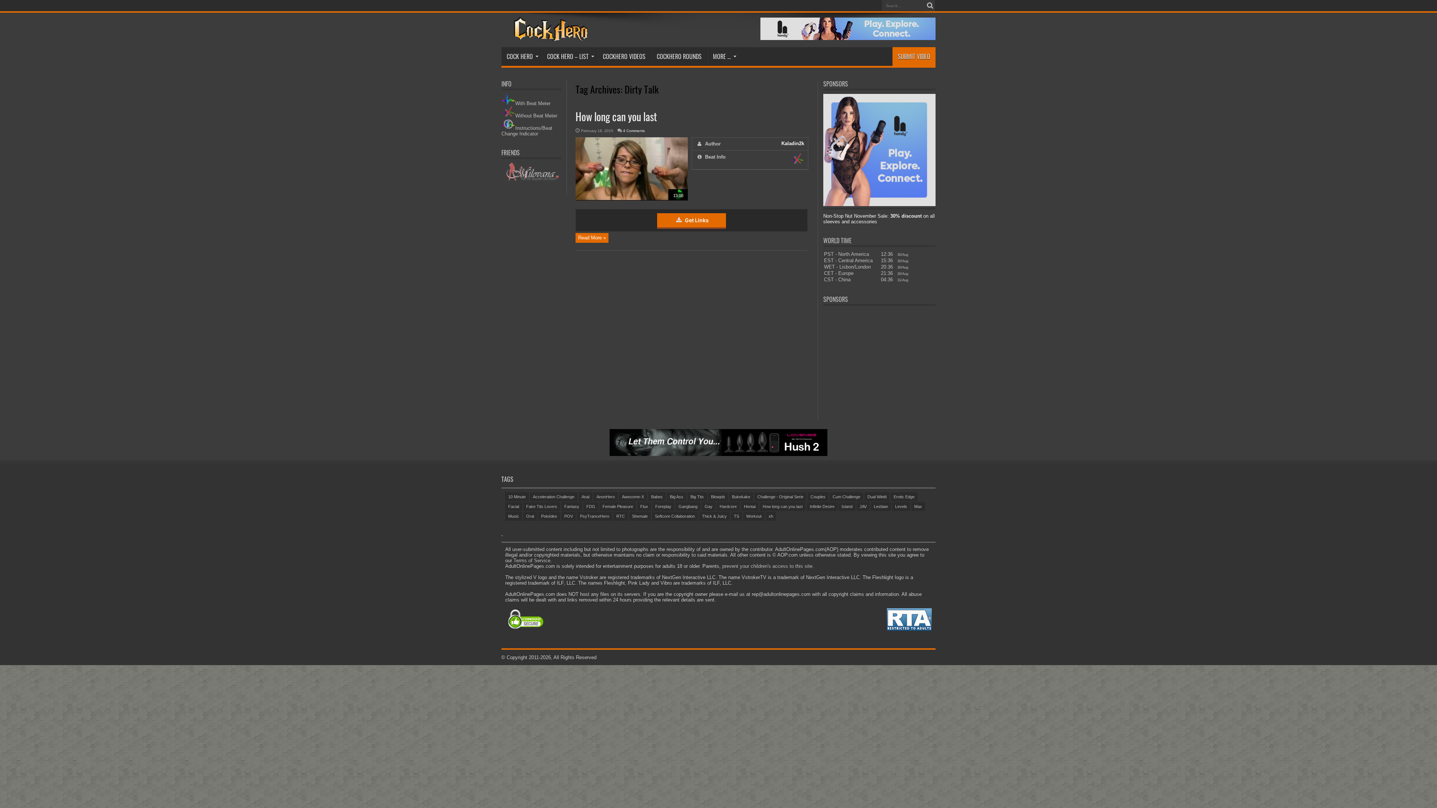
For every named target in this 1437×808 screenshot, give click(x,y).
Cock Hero (520, 56)
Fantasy (571, 506)
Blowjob (718, 497)
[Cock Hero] (549, 36)
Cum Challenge (846, 497)
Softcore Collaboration (675, 516)
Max (918, 506)
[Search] (930, 5)
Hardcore (728, 506)
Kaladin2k (792, 143)
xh (771, 516)
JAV (863, 506)
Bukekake (741, 497)
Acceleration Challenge (553, 497)
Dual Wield (877, 497)
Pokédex (549, 516)
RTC (620, 516)
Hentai (750, 506)
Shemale (640, 516)
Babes (657, 497)
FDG (590, 506)
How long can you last (616, 116)
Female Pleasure (617, 506)
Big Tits (697, 497)
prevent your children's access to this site (767, 566)
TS (736, 516)
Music (513, 516)
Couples (818, 497)
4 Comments (634, 131)
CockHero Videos (624, 56)
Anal (585, 497)
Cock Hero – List (568, 56)
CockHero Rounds (679, 56)
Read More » (592, 238)
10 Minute (517, 497)
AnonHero (606, 497)
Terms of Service (531, 560)
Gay (709, 506)
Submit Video (914, 56)
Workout (754, 516)
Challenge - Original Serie (780, 497)
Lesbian (881, 506)
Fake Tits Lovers (541, 506)
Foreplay (663, 506)
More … (722, 56)
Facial (513, 506)
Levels (901, 506)
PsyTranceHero (594, 516)
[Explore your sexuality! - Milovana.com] (531, 180)
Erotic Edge (904, 497)
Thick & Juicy (714, 516)
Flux (644, 506)
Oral (530, 516)
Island (847, 506)
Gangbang (688, 506)
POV (568, 516)
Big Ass (676, 497)
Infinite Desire (822, 506)
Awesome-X (633, 497)
